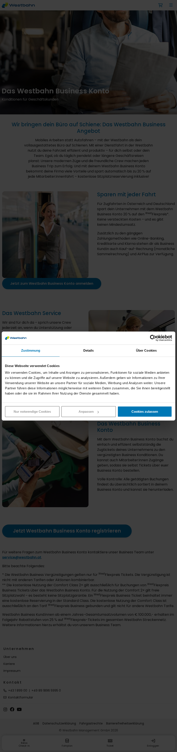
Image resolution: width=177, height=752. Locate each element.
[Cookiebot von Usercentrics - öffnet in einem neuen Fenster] (153, 338)
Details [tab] (88, 350)
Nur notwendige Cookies (32, 411)
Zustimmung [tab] (30, 350)
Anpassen (86, 411)
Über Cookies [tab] (146, 350)
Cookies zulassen (144, 411)
